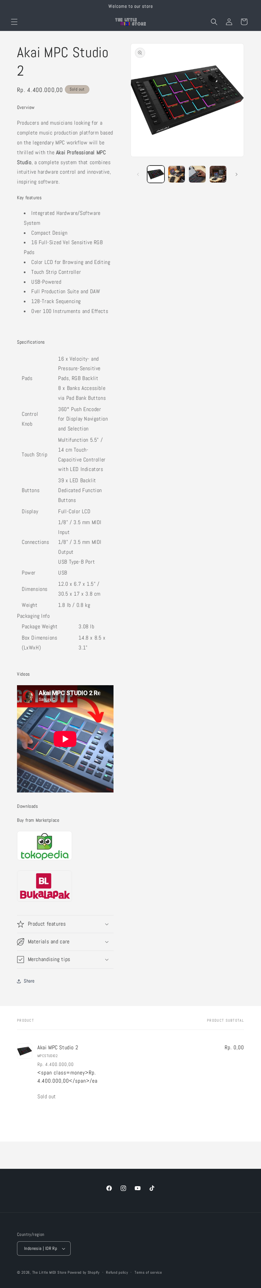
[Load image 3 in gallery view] (197, 174)
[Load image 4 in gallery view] (218, 174)
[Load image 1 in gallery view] (155, 174)
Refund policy (117, 1272)
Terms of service (148, 1272)
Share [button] (29, 981)
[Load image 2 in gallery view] (176, 174)
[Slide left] (137, 174)
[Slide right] (236, 174)
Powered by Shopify (84, 1272)
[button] (14, 21)
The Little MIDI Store (49, 1272)
